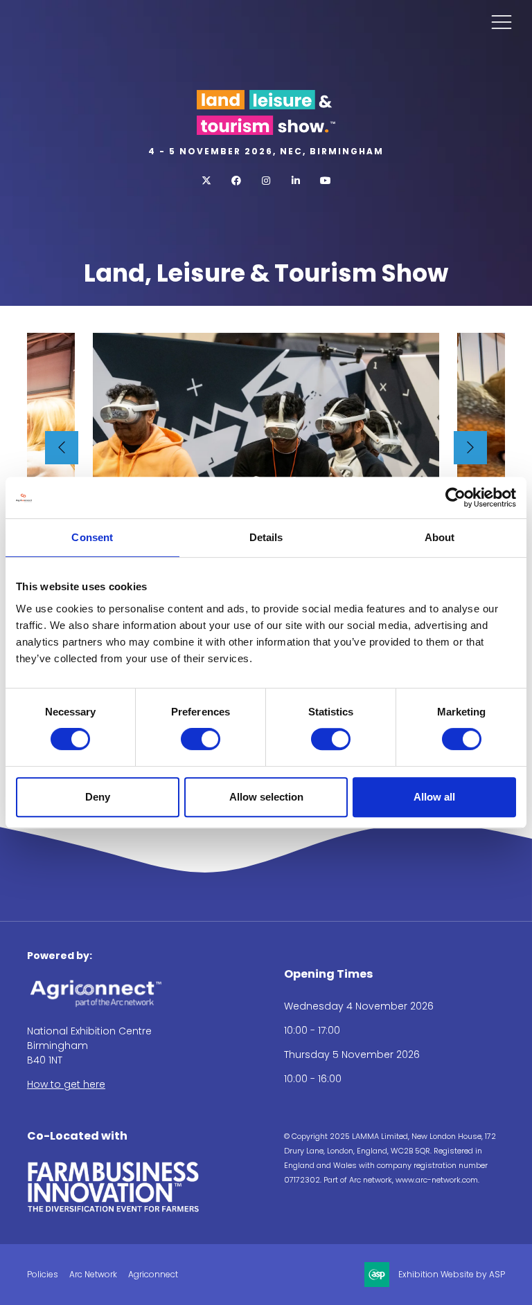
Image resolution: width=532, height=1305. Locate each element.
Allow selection (266, 797)
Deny (97, 797)
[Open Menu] (501, 21)
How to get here (66, 1084)
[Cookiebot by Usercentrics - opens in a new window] (455, 497)
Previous (61, 447)
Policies (42, 1274)
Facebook (236, 181)
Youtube (326, 181)
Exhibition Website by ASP (451, 1274)
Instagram (266, 181)
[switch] (200, 739)
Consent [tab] (92, 537)
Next (470, 447)
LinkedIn (296, 181)
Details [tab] (266, 537)
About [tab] (440, 537)
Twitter (207, 181)
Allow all (434, 797)
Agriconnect (153, 1274)
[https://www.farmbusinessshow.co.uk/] (113, 1209)
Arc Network (93, 1274)
